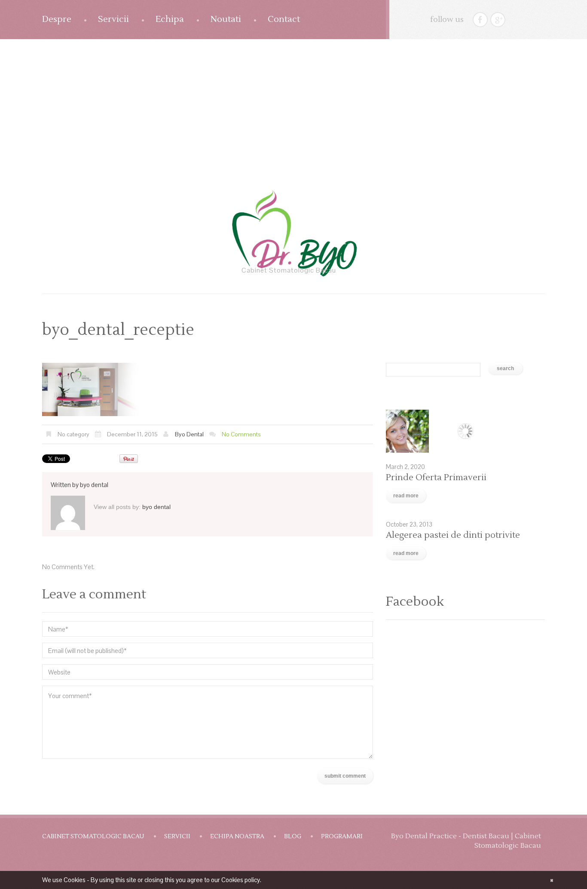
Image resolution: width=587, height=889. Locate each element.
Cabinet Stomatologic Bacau (93, 836)
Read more (406, 496)
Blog (292, 836)
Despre (56, 19)
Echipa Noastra (237, 836)
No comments (241, 434)
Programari (342, 836)
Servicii (113, 19)
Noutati (226, 19)
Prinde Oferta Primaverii (436, 477)
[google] (497, 19)
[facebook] (480, 19)
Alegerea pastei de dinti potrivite (453, 535)
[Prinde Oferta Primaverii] (465, 431)
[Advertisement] (293, 103)
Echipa (170, 19)
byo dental (189, 434)
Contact (284, 19)
